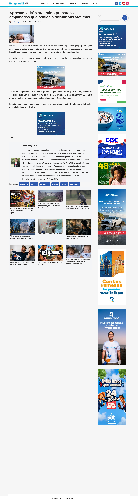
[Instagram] (127, 3)
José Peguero (17, 22)
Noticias (44, 3)
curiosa (34, 184)
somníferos (74, 184)
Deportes (72, 3)
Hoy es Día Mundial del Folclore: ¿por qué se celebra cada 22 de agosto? (21, 210)
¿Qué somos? (69, 498)
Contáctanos (55, 498)
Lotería (94, 3)
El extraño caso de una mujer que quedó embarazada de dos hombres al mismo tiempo (78, 261)
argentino (24, 184)
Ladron (55, 184)
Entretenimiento (58, 3)
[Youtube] (123, 3)
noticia (64, 184)
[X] (120, 3)
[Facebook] (116, 3)
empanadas (44, 184)
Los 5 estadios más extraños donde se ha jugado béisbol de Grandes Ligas (49, 206)
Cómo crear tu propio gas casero (50, 233)
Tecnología (83, 3)
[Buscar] (124, 18)
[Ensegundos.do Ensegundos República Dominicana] (18, 3)
